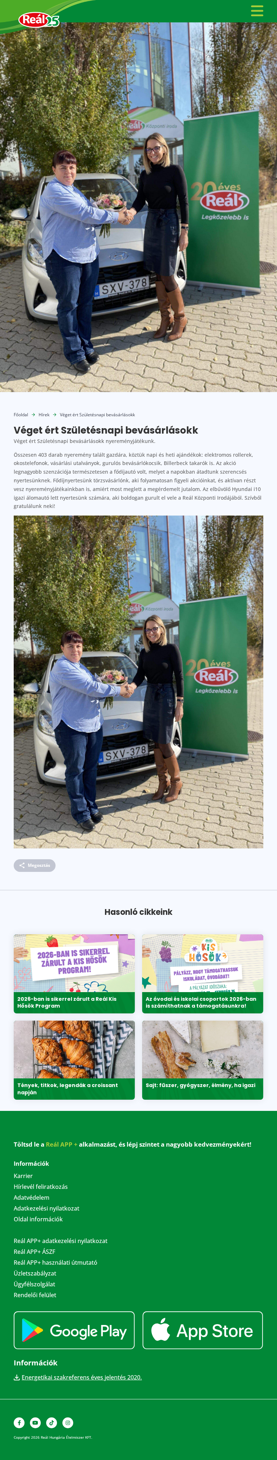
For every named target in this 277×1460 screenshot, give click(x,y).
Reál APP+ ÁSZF (34, 1252)
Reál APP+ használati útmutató (55, 1263)
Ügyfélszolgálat (34, 1285)
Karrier (23, 1176)
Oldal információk (38, 1220)
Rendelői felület (35, 1295)
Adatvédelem (31, 1198)
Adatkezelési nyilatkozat (46, 1209)
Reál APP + (62, 1144)
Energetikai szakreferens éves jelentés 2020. (82, 1377)
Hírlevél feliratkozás (41, 1187)
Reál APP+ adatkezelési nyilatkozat (60, 1241)
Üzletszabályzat (35, 1274)
